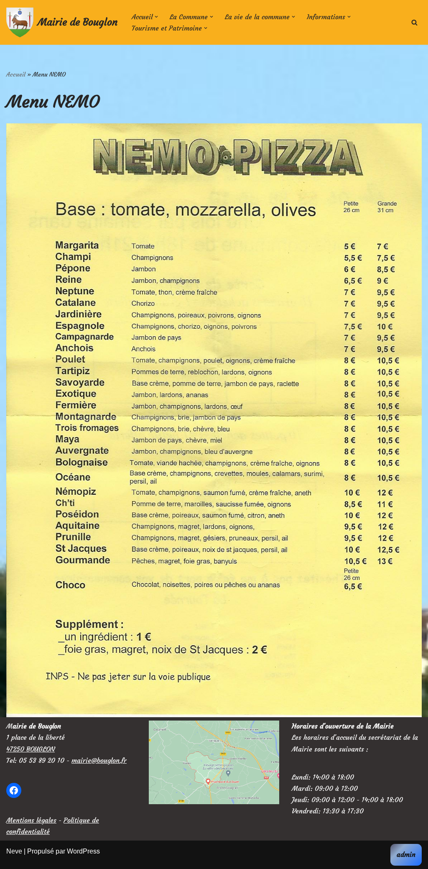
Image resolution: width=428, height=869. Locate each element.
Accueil (15, 74)
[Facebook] (13, 790)
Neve (14, 851)
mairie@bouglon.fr (99, 760)
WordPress (83, 851)
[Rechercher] (414, 22)
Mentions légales (31, 820)
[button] (156, 16)
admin (406, 854)
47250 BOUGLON (30, 749)
